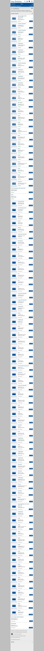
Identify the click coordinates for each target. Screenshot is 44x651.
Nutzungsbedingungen (18, 632)
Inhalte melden (24, 630)
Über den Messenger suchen (15, 637)
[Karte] (32, 4)
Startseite (12, 630)
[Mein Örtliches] (27, 1)
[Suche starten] (25, 1)
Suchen (12, 641)
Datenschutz (25, 632)
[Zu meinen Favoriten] (29, 1)
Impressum (13, 632)
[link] (32, 8)
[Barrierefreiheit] (32, 1)
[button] (16, 634)
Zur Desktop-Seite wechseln (15, 639)
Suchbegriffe (17, 630)
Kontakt (20, 630)
